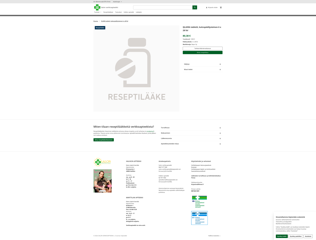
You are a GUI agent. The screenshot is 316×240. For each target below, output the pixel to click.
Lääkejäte (139, 12)
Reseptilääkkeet (108, 12)
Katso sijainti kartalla (132, 165)
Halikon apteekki (129, 12)
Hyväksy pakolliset (296, 236)
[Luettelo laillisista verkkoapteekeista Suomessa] (207, 218)
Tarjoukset (118, 12)
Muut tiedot (188, 69)
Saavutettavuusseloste (198, 171)
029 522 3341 (195, 191)
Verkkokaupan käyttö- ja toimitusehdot (203, 169)
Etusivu (95, 21)
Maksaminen (165, 133)
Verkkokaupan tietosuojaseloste (201, 165)
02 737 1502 (162, 178)
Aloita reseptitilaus (202, 52)
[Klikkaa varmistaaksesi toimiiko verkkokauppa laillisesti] (207, 201)
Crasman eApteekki (121, 236)
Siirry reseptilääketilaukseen (103, 140)
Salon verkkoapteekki (109, 7)
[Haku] (194, 7)
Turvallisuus (165, 128)
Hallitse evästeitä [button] (213, 236)
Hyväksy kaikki (281, 236)
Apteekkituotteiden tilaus (170, 144)
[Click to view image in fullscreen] (136, 68)
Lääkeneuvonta (166, 138)
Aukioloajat (116, 2)
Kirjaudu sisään (213, 7)
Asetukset (308, 236)
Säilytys (187, 64)
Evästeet (194, 167)
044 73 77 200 (163, 167)
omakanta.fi (150, 131)
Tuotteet (96, 12)
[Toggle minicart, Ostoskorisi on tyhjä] (221, 7)
